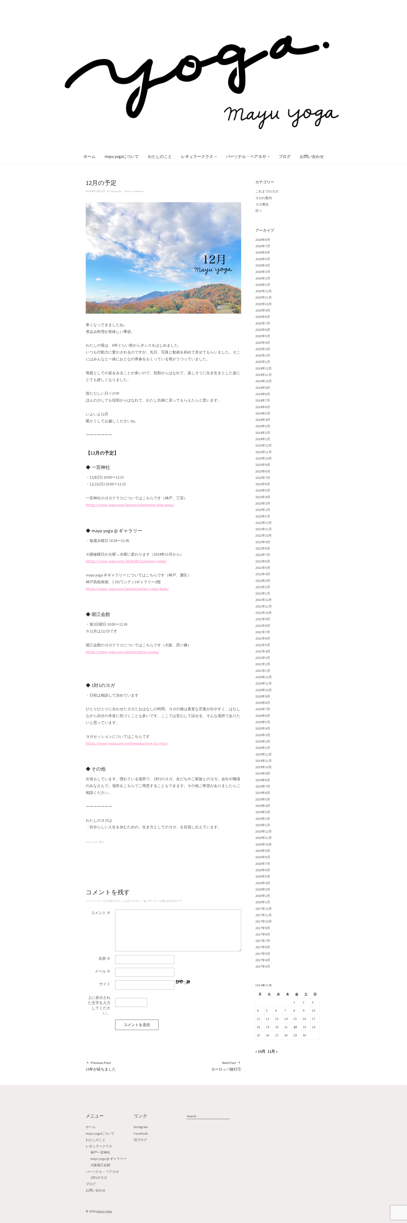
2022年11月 (263, 529)
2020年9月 (262, 696)
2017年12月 (263, 909)
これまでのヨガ (266, 191)
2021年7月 (262, 632)
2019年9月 (262, 773)
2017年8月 (262, 934)
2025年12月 (263, 291)
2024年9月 (262, 388)
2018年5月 (262, 876)
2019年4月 (262, 806)
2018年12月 (263, 831)
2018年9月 (262, 851)
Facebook (141, 1133)
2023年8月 (262, 471)
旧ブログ (140, 1140)
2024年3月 (262, 426)
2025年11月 (263, 297)
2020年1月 (262, 748)
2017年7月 (262, 941)
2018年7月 (262, 864)
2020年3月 (262, 735)
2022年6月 (262, 561)
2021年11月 (263, 606)
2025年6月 (262, 330)
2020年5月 (262, 722)
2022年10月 (263, 535)
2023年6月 (262, 484)
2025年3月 (262, 349)
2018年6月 (262, 870)
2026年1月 (262, 285)
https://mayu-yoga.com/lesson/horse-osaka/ (122, 651)
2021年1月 (262, 671)
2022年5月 (262, 568)
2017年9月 (262, 928)
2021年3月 (262, 658)
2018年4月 (262, 883)
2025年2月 (262, 355)
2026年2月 (262, 278)
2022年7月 (262, 555)
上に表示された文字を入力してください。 (99, 1005)
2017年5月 (262, 954)
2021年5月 (262, 645)
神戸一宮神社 (100, 1152)
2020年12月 (263, 677)
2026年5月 (262, 259)
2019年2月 (262, 819)
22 (295, 1027)
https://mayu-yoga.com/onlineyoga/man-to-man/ (127, 743)
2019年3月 (262, 812)
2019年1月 (262, 825)
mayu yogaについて (122, 156)
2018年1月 (262, 902)
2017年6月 (262, 947)
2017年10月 (263, 921)
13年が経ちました (101, 1066)
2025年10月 (263, 304)
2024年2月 (262, 433)
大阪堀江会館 (100, 1165)
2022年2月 (262, 587)
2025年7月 (262, 323)
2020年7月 (262, 709)
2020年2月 (262, 741)
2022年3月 (262, 581)
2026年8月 (262, 240)
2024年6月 (262, 407)
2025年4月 (262, 343)
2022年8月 (262, 548)
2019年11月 (263, 761)
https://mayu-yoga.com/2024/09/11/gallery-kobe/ (126, 561)
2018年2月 (262, 896)
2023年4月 (262, 497)
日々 (101, 842)
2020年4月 (262, 728)
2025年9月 (262, 310)
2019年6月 (262, 793)
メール (102, 971)
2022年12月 (263, 523)
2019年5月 (262, 799)
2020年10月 (263, 690)
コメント (100, 912)
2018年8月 (262, 857)
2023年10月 (263, 458)
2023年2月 (262, 510)
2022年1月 (262, 593)
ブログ (285, 156)
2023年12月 (263, 445)
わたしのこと (160, 156)
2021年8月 (262, 626)
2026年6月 (262, 252)
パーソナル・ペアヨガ (246, 156)
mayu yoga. (104, 1211)
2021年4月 (262, 651)
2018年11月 (263, 838)
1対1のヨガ (98, 1177)
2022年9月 (262, 542)
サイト (104, 983)
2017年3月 (262, 966)
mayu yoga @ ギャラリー (108, 1159)
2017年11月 (263, 915)
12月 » (273, 1051)
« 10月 (260, 1051)
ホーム (89, 156)
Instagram (141, 1127)
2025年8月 (262, 317)
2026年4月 (262, 265)
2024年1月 (262, 439)
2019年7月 (262, 786)
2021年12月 (263, 600)
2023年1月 (262, 516)
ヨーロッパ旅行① (226, 1066)
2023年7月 (262, 478)
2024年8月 (262, 394)
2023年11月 (263, 452)
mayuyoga (116, 191)
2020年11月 (263, 683)
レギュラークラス (197, 156)
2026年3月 (262, 272)
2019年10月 (263, 767)
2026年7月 (262, 246)
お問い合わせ (312, 156)
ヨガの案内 (263, 198)
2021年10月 (263, 613)
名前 (104, 958)
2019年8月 (262, 780)
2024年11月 (263, 375)
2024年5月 (262, 413)
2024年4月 (262, 420)
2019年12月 (263, 754)
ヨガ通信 (262, 204)
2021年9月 (262, 619)
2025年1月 (262, 362)
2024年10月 (263, 381)
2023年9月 (262, 465)
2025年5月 (262, 336)
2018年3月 (262, 889)
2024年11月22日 (95, 191)
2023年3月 (262, 503)
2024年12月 (263, 368)
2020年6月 (262, 716)
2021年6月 (262, 638)
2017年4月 (262, 960)
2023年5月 (262, 490)
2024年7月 (262, 400)
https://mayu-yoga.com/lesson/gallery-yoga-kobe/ (127, 588)
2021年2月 (262, 664)
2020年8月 (262, 703)
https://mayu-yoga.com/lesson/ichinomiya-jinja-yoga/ (130, 504)
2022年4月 (262, 574)
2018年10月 (263, 844)
